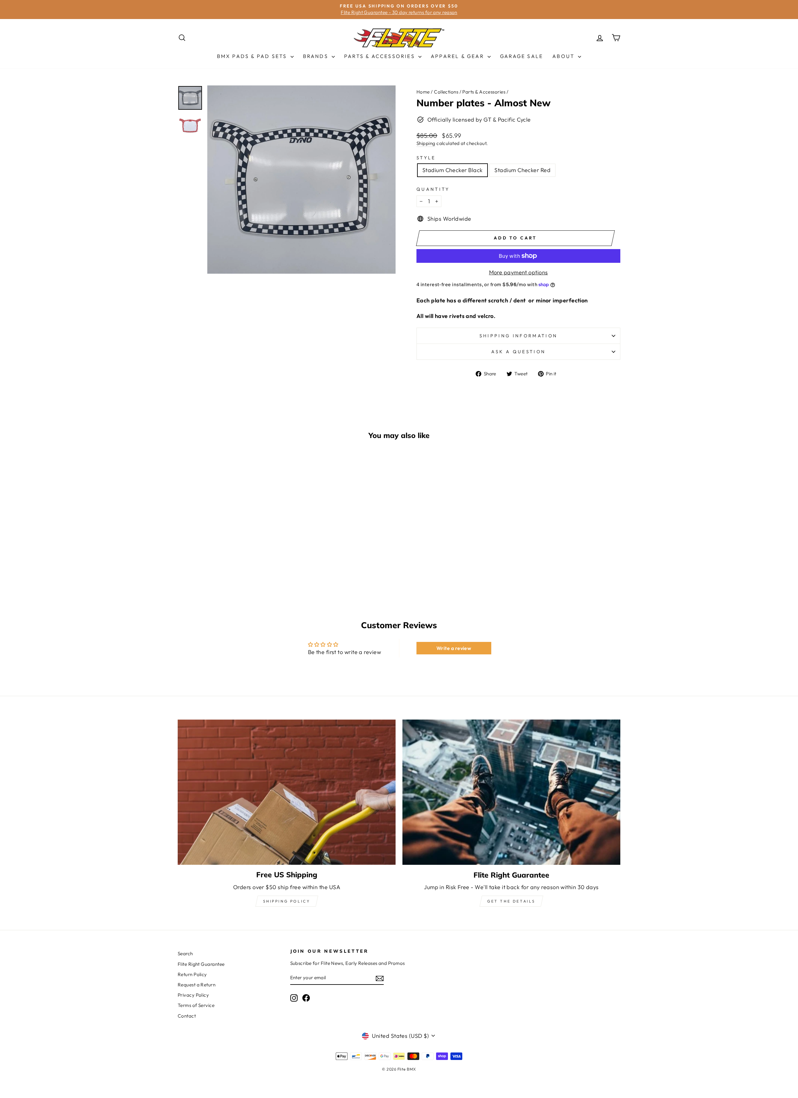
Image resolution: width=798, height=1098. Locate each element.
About (564, 56)
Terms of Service (196, 1005)
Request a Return (196, 985)
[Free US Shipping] (287, 792)
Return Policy (192, 974)
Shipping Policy (286, 901)
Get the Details (511, 901)
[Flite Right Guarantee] (511, 792)
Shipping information (518, 336)
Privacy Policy (193, 995)
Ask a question (518, 351)
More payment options (518, 272)
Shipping (425, 143)
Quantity (433, 189)
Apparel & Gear (458, 56)
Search (185, 953)
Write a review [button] (453, 648)
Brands (316, 56)
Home (423, 92)
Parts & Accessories (380, 56)
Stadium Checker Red (522, 170)
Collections (446, 92)
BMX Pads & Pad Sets (253, 56)
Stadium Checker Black (452, 170)
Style (426, 158)
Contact (187, 1016)
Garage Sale (521, 56)
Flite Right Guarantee (201, 964)
